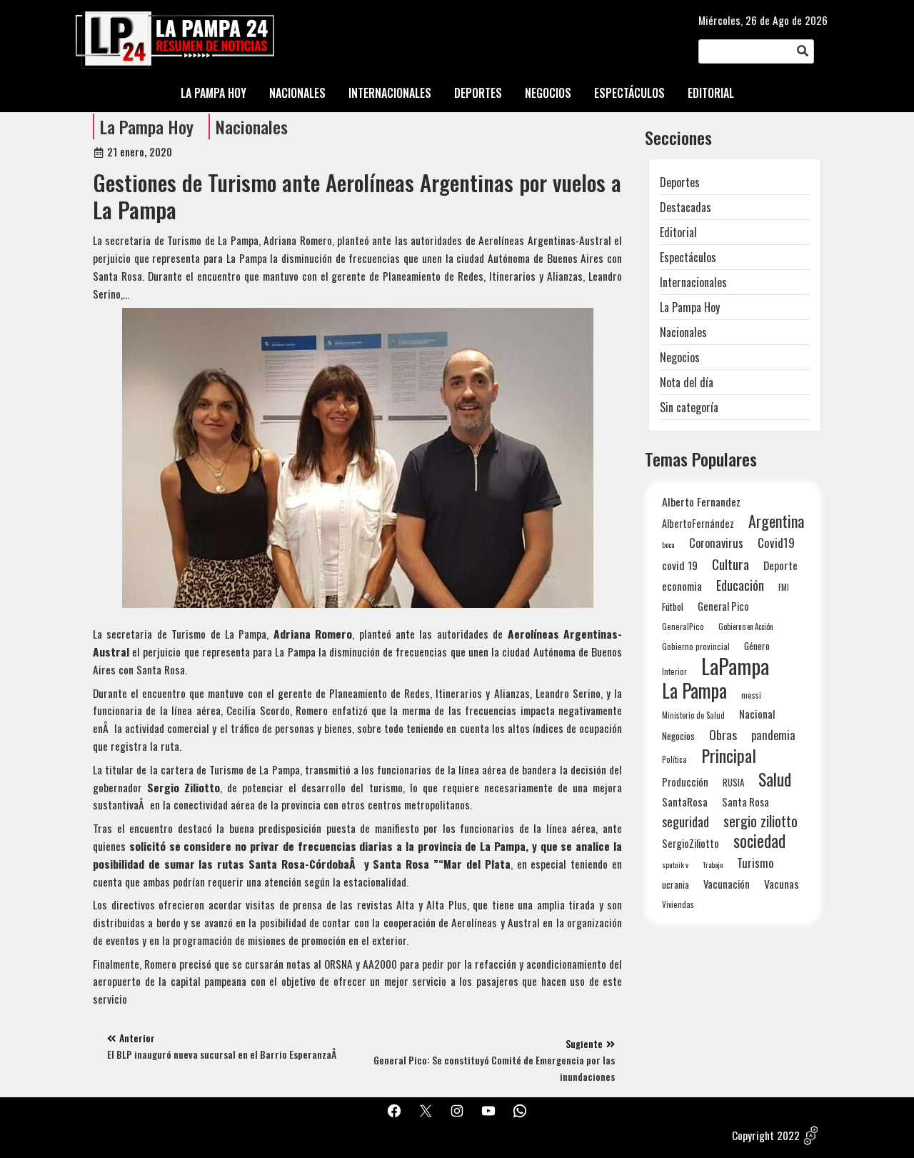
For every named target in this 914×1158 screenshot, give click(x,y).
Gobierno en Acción (745, 626)
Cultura (730, 564)
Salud (774, 779)
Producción (685, 781)
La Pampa (694, 690)
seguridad (685, 821)
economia (682, 586)
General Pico (723, 606)
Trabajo (713, 864)
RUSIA (733, 782)
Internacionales (693, 282)
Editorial (678, 232)
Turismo (755, 862)
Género (757, 646)
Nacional (757, 714)
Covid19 (776, 542)
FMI (783, 587)
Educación (740, 584)
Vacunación (726, 884)
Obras (723, 735)
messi (751, 695)
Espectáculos (688, 257)
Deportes (680, 182)
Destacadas (685, 207)
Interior (674, 671)
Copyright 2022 (766, 1135)
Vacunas (781, 884)
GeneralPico (683, 626)
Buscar (802, 52)
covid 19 (680, 564)
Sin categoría (689, 407)
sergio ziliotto (760, 821)
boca (668, 544)
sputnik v (675, 864)
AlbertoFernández (698, 523)
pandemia (773, 735)
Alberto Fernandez (701, 502)
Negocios (680, 357)
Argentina (776, 521)
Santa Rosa (745, 801)
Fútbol (672, 606)
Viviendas (678, 904)
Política (674, 759)
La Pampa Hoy (147, 126)
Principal (728, 755)
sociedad (759, 840)
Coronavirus (716, 542)
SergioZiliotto (690, 843)
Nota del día (686, 382)
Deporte (780, 565)
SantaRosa (685, 801)
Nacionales (252, 126)
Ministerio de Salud (693, 715)
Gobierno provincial (696, 646)
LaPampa (735, 665)
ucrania (675, 884)
